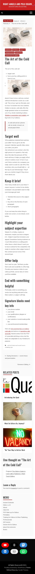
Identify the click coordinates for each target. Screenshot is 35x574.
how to (22, 50)
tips (12, 347)
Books (5, 529)
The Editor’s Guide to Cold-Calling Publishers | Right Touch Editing (15, 473)
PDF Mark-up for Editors (11, 512)
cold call (9, 345)
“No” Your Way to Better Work (14, 450)
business (8, 50)
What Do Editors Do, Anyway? (14, 423)
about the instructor (9, 527)
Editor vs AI (7, 505)
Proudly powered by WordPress (14, 567)
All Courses (6, 522)
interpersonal (10, 52)
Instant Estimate (8, 502)
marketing (19, 52)
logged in (14, 488)
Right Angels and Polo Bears (17, 4)
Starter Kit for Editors (10, 524)
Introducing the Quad (11, 397)
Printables (6, 515)
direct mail (15, 345)
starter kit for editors (12, 55)
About (5, 507)
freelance (16, 50)
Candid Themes (23, 570)
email (19, 345)
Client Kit (6, 510)
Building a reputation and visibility (16, 115)
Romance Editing (23, 364)
